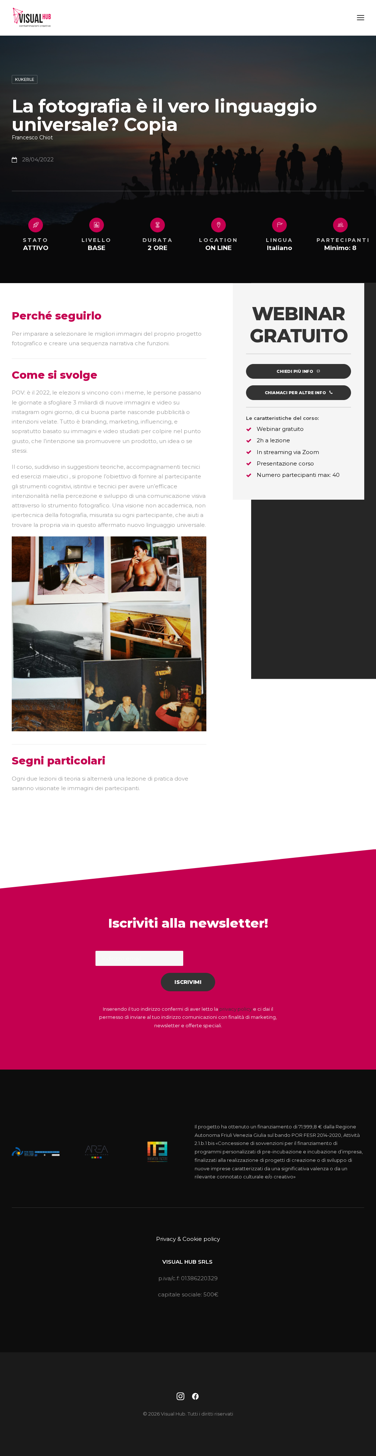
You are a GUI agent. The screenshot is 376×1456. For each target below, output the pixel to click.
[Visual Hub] (32, 18)
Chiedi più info (294, 371)
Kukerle (24, 79)
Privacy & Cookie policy (188, 1238)
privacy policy (235, 1009)
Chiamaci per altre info (295, 392)
